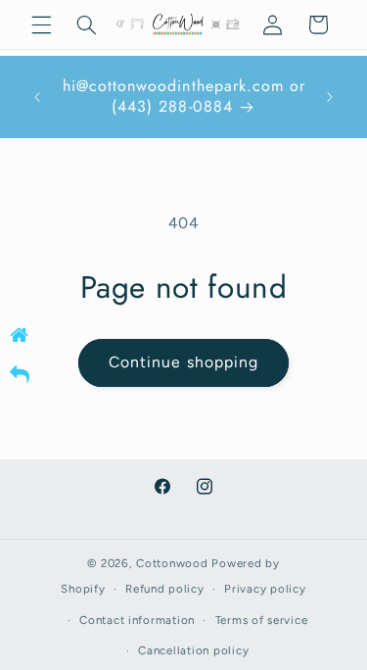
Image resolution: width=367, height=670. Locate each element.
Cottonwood (171, 563)
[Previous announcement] (37, 97)
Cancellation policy (193, 650)
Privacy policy (264, 589)
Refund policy (165, 589)
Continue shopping (183, 362)
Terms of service (261, 620)
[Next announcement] (329, 97)
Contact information (137, 620)
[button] (41, 24)
